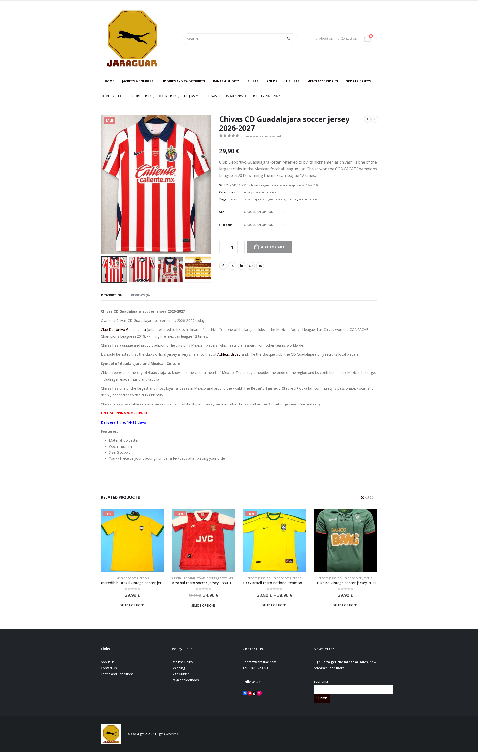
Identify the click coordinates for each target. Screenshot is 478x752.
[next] (374, 119)
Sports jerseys (217, 578)
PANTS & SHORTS (226, 81)
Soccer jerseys (265, 192)
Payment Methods (185, 680)
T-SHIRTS (292, 81)
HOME (109, 81)
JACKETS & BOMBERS (137, 81)
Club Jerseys (245, 192)
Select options (132, 605)
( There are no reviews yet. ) (262, 136)
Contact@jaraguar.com (259, 662)
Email (260, 266)
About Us (326, 38)
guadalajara (276, 199)
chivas (232, 199)
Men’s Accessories (322, 81)
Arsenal (177, 578)
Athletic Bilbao (229, 354)
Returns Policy (182, 662)
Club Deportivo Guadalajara (123, 329)
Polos (272, 81)
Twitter (232, 266)
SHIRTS (253, 81)
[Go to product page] (345, 540)
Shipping (178, 668)
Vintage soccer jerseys (133, 578)
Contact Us (349, 38)
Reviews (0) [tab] (140, 295)
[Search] (289, 39)
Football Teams (194, 578)
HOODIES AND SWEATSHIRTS (183, 81)
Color (225, 224)
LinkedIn (242, 266)
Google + (251, 266)
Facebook (223, 266)
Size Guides (181, 674)
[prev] (367, 119)
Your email (321, 681)
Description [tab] (111, 295)
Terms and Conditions (117, 674)
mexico (292, 199)
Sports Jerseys (358, 81)
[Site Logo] (132, 38)
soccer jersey (308, 199)
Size (222, 211)
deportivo (259, 199)
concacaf (244, 199)
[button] (102, 184)
